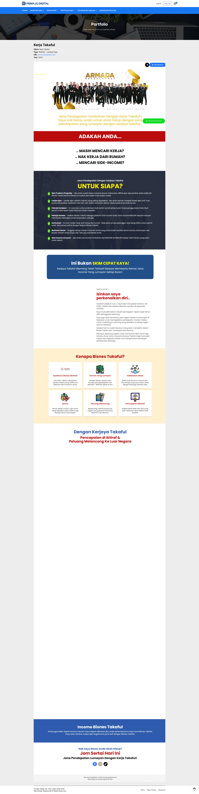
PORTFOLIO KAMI (67, 10)
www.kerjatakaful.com (46, 55)
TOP (194, 790)
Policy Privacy (151, 790)
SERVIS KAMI (51, 10)
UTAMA (24, 10)
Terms (143, 790)
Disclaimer (161, 790)
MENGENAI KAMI (36, 10)
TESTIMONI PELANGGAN (86, 10)
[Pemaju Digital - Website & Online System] (35, 3)
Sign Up (167, 3)
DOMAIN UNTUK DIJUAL (108, 10)
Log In (158, 3)
